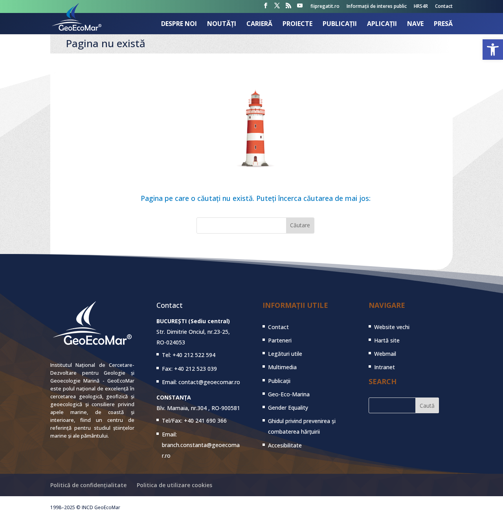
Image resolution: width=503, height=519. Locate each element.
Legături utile (285, 353)
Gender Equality (288, 407)
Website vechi (391, 327)
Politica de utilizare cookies (174, 485)
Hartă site (387, 340)
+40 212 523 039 (195, 368)
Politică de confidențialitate (88, 485)
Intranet (384, 367)
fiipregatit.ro (325, 6)
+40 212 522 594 (194, 355)
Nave (415, 24)
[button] (493, 49)
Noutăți (221, 24)
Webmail (385, 353)
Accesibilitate (285, 445)
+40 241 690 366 (205, 420)
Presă (443, 24)
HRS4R (421, 6)
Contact (444, 6)
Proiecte (297, 24)
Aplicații (382, 24)
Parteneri (280, 340)
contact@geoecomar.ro (209, 382)
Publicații (340, 24)
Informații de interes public (377, 6)
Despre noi (179, 24)
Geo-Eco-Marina (289, 394)
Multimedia (282, 367)
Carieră (259, 24)
